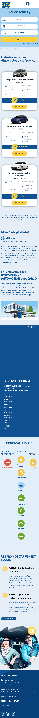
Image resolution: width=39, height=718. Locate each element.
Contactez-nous (6, 706)
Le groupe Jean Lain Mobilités (11, 682)
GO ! (19, 40)
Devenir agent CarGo (8, 687)
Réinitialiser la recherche (30, 43)
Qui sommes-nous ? (8, 680)
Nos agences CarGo (12, 49)
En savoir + (8, 618)
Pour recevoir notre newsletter (11, 708)
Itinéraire (31, 327)
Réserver (19, 107)
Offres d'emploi (6, 684)
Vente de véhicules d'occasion (11, 689)
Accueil (3, 49)
